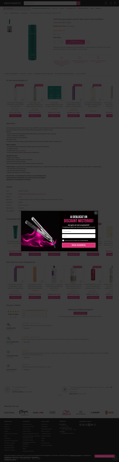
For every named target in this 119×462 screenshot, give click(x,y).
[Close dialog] (95, 212)
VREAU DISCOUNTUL (79, 245)
